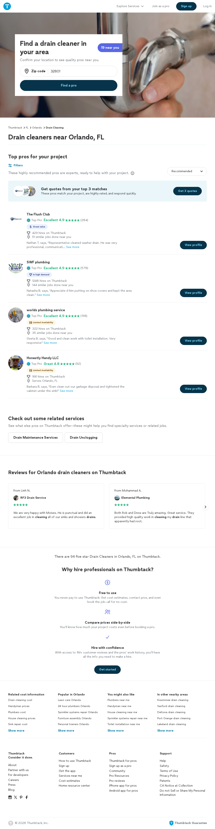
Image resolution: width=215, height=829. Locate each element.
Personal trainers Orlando (73, 724)
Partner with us (18, 770)
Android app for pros (123, 790)
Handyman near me (119, 706)
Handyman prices (18, 706)
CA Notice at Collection (176, 785)
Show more (16, 730)
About (12, 765)
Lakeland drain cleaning (171, 724)
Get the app (67, 771)
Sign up (64, 766)
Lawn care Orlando (69, 700)
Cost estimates (69, 781)
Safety (164, 766)
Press (12, 785)
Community (117, 771)
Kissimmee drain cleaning (172, 700)
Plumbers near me (118, 700)
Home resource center (74, 785)
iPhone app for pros (123, 785)
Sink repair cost (18, 724)
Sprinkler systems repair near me (127, 718)
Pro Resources (119, 776)
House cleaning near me (122, 712)
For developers (18, 775)
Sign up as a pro (120, 766)
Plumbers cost (17, 712)
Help (163, 761)
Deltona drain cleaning (171, 712)
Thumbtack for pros (123, 761)
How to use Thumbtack (75, 761)
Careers (13, 780)
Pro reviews (117, 781)
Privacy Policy (169, 776)
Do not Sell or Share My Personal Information (182, 793)
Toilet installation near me (124, 724)
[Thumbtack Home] (7, 6)
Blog (11, 790)
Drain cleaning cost (20, 700)
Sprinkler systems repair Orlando (78, 712)
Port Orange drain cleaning (173, 718)
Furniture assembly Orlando (75, 718)
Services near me (70, 776)
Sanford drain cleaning (171, 706)
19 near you (110, 48)
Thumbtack (15, 127)
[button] (34, 220)
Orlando (37, 127)
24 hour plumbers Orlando (74, 706)
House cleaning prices (21, 718)
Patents (165, 781)
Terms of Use (169, 771)
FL (27, 127)
